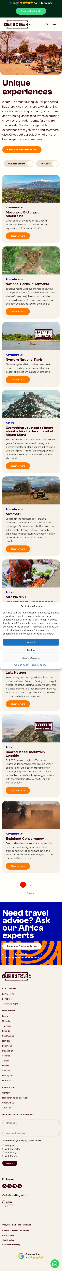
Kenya (5, 1016)
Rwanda (6, 1030)
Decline (31, 650)
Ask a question (22, 954)
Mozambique (8, 1050)
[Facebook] (4, 1186)
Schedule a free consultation (22, 149)
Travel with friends (11, 1003)
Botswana (7, 1045)
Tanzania (6, 1026)
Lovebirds (7, 998)
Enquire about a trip (31, 11)
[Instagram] (9, 1186)
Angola (5, 1060)
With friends (11, 1156)
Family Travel (8, 993)
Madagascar (8, 1075)
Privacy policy (38, 664)
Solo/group (10, 1145)
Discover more (18, 236)
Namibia (6, 1040)
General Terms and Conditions (15, 1230)
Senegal (6, 1070)
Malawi (5, 1065)
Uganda (6, 1021)
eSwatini (6, 1055)
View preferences (31, 658)
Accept (31, 642)
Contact (6, 1092)
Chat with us (8, 1102)
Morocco (6, 1080)
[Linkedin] (14, 1186)
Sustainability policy (11, 1244)
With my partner (13, 1149)
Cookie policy (21, 664)
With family (10, 1152)
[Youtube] (19, 1186)
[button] (31, 1256)
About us (6, 1107)
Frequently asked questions (15, 1097)
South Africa (8, 1035)
